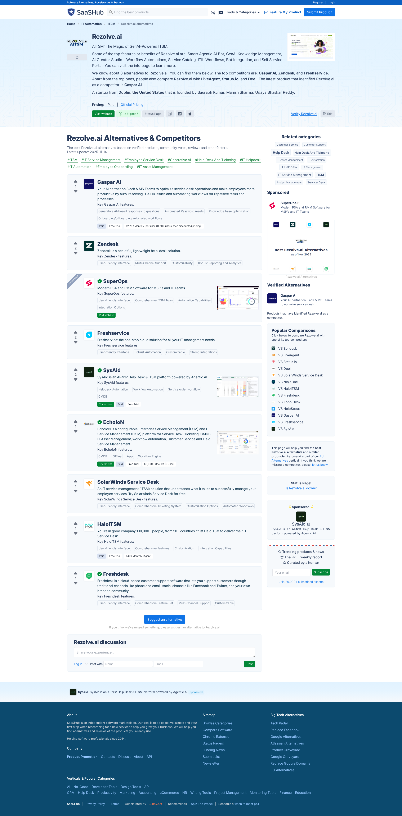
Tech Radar (279, 723)
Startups (118, 2)
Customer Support (315, 144)
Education (303, 792)
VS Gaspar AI (288, 415)
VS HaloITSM (288, 388)
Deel (252, 79)
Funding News (214, 750)
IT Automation (316, 159)
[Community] (220, 12)
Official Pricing (132, 104)
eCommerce (169, 792)
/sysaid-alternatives (86, 365)
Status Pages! (213, 743)
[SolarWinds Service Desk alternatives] (89, 484)
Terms (115, 804)
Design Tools (131, 787)
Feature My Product (285, 12)
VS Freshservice (290, 422)
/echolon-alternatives (87, 417)
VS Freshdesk (288, 395)
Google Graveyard (285, 757)
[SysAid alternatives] (89, 372)
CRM (71, 792)
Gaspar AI (267, 73)
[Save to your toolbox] (77, 57)
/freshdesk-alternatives (89, 569)
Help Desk (281, 152)
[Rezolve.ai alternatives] (77, 43)
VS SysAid (285, 429)
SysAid (299, 524)
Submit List (211, 757)
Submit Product (319, 12)
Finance (286, 792)
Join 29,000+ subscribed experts (301, 581)
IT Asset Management (290, 159)
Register (318, 2)
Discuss (124, 757)
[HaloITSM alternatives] (89, 526)
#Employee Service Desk (144, 160)
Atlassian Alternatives (287, 743)
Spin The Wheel (202, 804)
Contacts (108, 757)
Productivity (106, 792)
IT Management (312, 167)
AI (68, 787)
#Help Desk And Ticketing (215, 160)
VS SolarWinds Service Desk (300, 375)
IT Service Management (294, 175)
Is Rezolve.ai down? (301, 488)
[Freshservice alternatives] (89, 335)
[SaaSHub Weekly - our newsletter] (213, 12)
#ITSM (72, 160)
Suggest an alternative (164, 619)
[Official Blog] (170, 113)
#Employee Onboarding (114, 167)
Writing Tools (200, 792)
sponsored (196, 692)
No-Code (80, 787)
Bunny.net (155, 804)
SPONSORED (73, 280)
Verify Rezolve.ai (304, 114)
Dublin (124, 92)
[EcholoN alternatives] (89, 424)
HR (184, 792)
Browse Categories (217, 723)
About (138, 757)
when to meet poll (246, 804)
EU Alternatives (282, 770)
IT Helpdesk (289, 167)
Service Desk (316, 182)
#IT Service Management (101, 160)
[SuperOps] (89, 283)
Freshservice (316, 73)
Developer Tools (104, 787)
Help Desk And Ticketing (312, 152)
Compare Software (217, 730)
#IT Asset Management (155, 167)
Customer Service (287, 144)
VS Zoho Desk (288, 402)
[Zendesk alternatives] (89, 246)
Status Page (153, 113)
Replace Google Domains (290, 763)
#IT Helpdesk (250, 160)
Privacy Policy (95, 804)
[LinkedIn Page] (180, 113)
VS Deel (284, 368)
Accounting (147, 792)
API (149, 757)
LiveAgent (210, 79)
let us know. (320, 464)
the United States (148, 92)
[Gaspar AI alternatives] (89, 184)
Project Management (289, 182)
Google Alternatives (286, 736)
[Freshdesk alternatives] (89, 576)
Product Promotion (82, 757)
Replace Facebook (285, 730)
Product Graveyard (285, 750)
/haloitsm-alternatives (87, 519)
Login (332, 2)
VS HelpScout (288, 409)
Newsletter (211, 763)
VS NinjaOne (287, 382)
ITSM (320, 175)
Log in (78, 664)
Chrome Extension (217, 736)
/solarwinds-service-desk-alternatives (100, 477)
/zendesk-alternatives (87, 239)
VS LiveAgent (288, 355)
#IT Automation (79, 167)
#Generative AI (179, 160)
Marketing (127, 792)
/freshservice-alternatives (91, 328)
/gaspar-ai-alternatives (88, 177)
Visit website (103, 113)
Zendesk (286, 73)
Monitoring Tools (263, 792)
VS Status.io (287, 362)
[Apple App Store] (190, 113)
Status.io (230, 79)
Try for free (105, 404)
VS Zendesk (287, 348)
